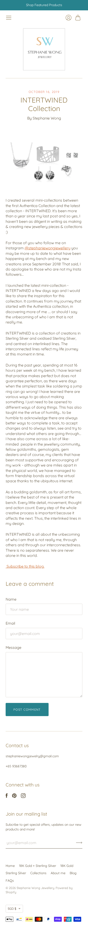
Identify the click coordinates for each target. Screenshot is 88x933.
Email (10, 623)
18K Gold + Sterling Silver (37, 866)
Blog (73, 873)
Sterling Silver (16, 873)
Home (10, 866)
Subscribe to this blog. (25, 566)
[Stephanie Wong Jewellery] (44, 49)
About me (58, 873)
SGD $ (12, 908)
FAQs (10, 880)
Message (13, 647)
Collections (38, 873)
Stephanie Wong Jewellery (35, 888)
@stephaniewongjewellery (47, 248)
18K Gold (66, 866)
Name (11, 599)
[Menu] (9, 18)
